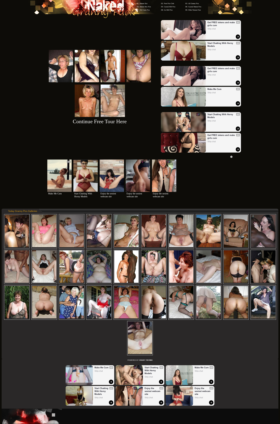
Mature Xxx (143, 3)
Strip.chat (211, 29)
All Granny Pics (193, 3)
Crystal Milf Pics (169, 7)
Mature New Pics (145, 7)
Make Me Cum (214, 89)
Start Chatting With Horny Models (220, 44)
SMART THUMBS (146, 360)
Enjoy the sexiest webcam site (108, 195)
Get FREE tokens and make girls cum (221, 24)
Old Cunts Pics (145, 10)
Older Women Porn (194, 10)
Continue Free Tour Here (100, 121)
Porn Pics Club (169, 3)
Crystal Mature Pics (194, 7)
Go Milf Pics (168, 10)
